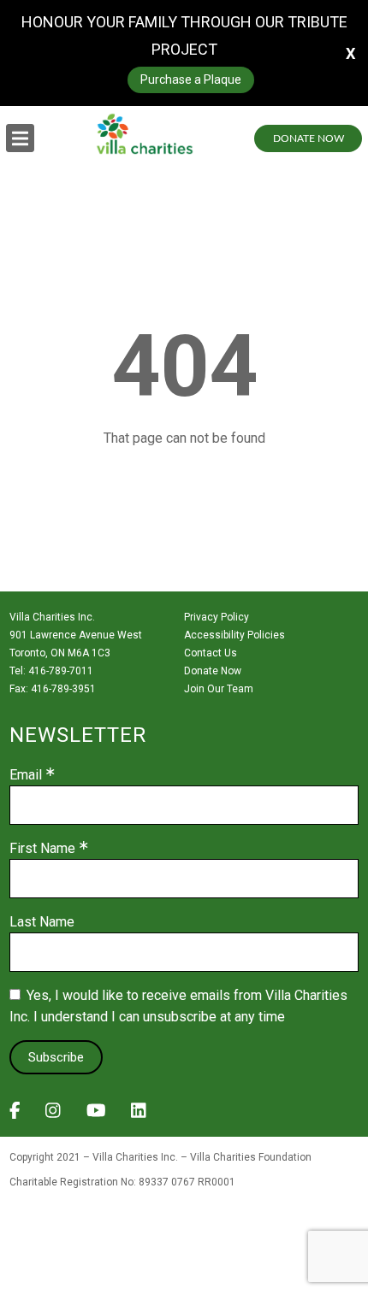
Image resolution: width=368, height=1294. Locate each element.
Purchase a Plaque (190, 79)
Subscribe (56, 1057)
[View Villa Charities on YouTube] (96, 1115)
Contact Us (210, 653)
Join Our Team (218, 689)
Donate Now (308, 138)
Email (25, 775)
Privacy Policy (216, 617)
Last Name (41, 922)
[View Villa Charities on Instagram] (53, 1115)
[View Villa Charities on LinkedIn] (138, 1115)
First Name (42, 849)
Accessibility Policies (234, 635)
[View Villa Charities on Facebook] (15, 1115)
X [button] (350, 53)
